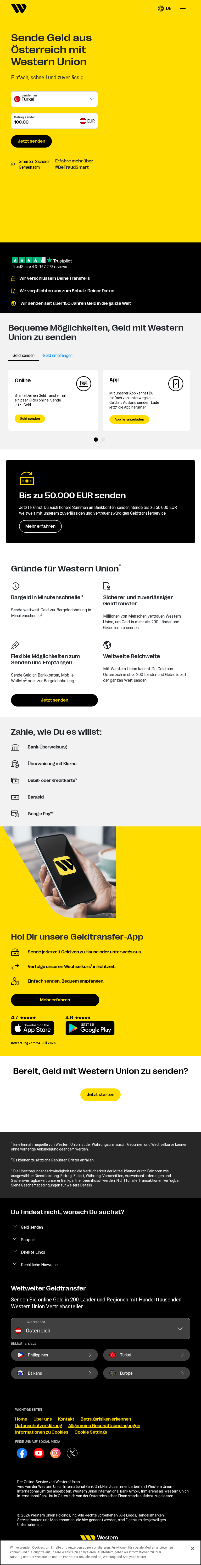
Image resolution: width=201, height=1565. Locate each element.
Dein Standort (35, 1322)
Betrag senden (25, 117)
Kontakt (66, 1419)
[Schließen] (192, 1548)
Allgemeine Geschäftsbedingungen (104, 1425)
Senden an (29, 95)
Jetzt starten (100, 1094)
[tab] (24, 355)
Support (28, 1239)
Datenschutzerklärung (38, 1425)
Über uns (43, 1419)
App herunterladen (129, 419)
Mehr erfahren (40, 526)
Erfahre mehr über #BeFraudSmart (74, 164)
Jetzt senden (31, 141)
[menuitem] (19, 8)
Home (21, 1419)
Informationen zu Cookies (41, 1432)
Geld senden (30, 419)
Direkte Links (33, 1252)
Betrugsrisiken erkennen (106, 1419)
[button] (164, 8)
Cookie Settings (91, 1432)
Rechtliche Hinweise (39, 1264)
